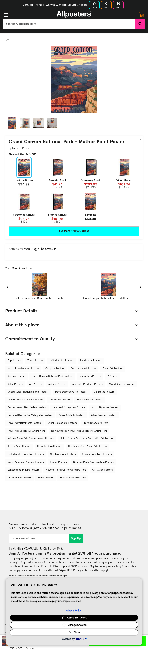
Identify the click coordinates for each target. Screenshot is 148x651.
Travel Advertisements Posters (24, 423)
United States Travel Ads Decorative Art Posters (86, 438)
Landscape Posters (91, 360)
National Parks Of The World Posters (66, 470)
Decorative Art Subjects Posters (25, 400)
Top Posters (14, 360)
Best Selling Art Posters (90, 400)
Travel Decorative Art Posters (71, 392)
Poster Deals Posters (19, 446)
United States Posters (62, 360)
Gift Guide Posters (102, 470)
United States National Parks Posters (28, 392)
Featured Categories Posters (69, 407)
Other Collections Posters (62, 423)
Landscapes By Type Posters (23, 470)
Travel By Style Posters (95, 423)
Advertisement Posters (104, 415)
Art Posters (35, 384)
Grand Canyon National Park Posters (52, 376)
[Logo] (74, 14)
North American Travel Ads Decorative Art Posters (79, 431)
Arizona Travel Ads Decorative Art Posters (31, 438)
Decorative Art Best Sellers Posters (27, 407)
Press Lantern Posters (49, 446)
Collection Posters (60, 400)
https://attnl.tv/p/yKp (97, 570)
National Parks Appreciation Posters (93, 462)
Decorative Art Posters (83, 368)
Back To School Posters (73, 478)
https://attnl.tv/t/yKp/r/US (54, 570)
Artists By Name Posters (104, 407)
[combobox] (69, 24)
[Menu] (6, 15)
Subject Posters (57, 384)
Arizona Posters (16, 376)
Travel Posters (35, 360)
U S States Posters (104, 392)
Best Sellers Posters (90, 376)
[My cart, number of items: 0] (142, 14)
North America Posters (63, 454)
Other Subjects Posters (72, 415)
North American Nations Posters (26, 462)
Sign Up (76, 538)
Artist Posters (15, 384)
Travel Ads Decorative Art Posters (26, 431)
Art (8, 40)
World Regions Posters (121, 384)
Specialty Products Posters (87, 384)
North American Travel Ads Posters (87, 446)
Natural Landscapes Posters (23, 368)
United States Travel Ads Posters (26, 454)
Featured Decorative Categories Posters (30, 415)
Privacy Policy (74, 610)
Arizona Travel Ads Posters (97, 454)
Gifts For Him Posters (19, 478)
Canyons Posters (54, 368)
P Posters (112, 376)
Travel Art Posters (112, 368)
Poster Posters (58, 462)
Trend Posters (45, 478)
